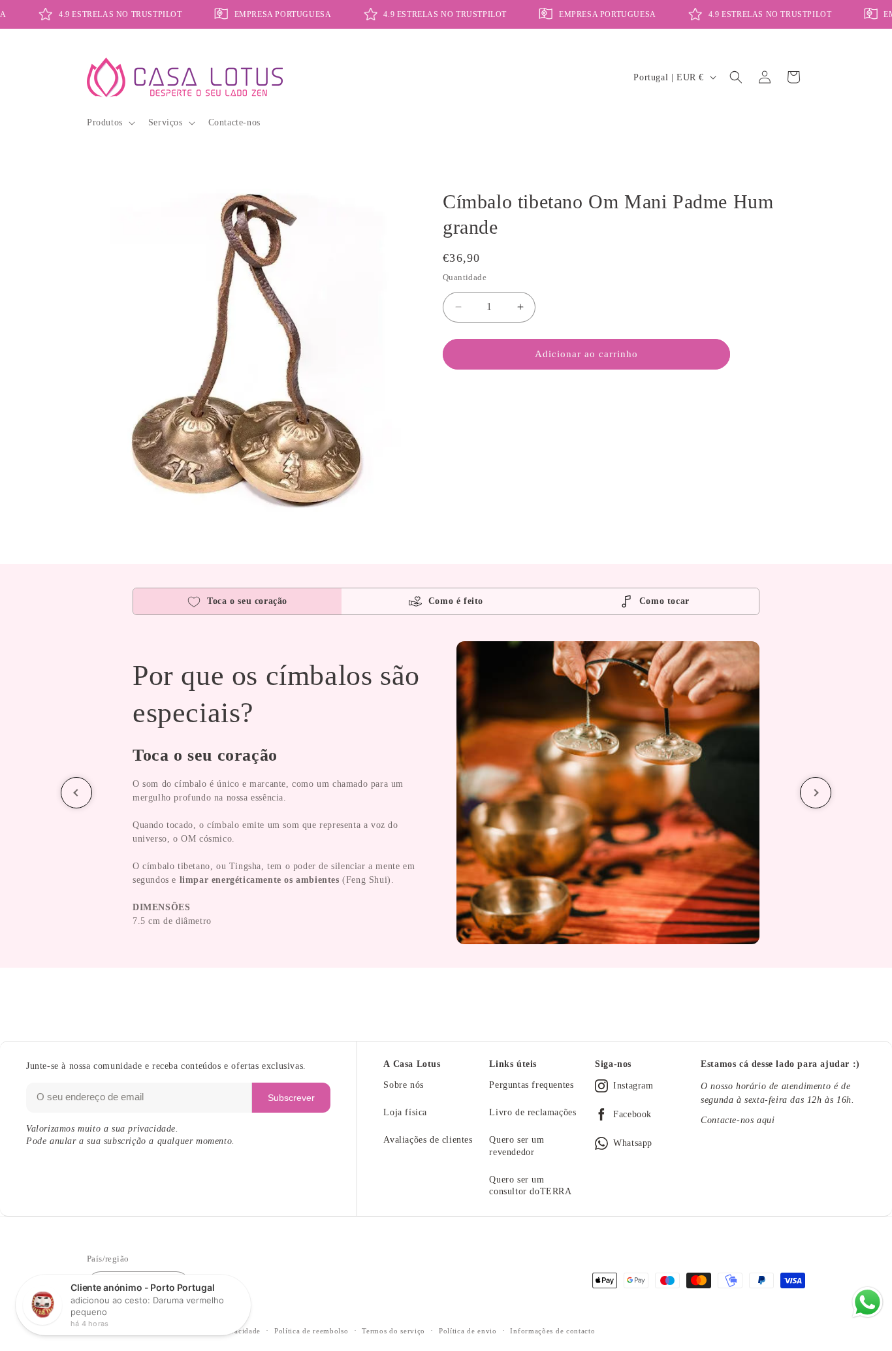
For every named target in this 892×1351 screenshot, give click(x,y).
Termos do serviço (393, 1331)
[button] (109, 122)
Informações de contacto (552, 1331)
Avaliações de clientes (427, 1140)
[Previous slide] (76, 792)
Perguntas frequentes (531, 1085)
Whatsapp (632, 1143)
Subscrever (291, 1097)
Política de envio (468, 1331)
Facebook (632, 1114)
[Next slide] (815, 792)
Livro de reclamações (532, 1112)
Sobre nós (403, 1085)
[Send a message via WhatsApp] (867, 1302)
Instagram (633, 1085)
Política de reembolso (311, 1331)
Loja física (405, 1112)
